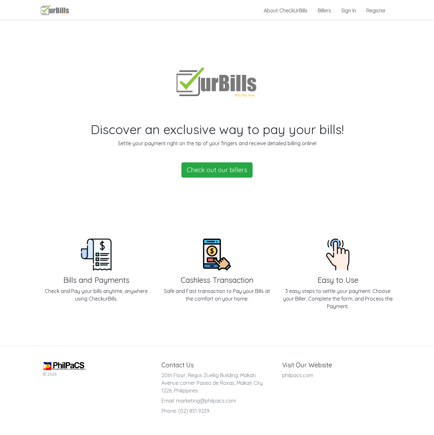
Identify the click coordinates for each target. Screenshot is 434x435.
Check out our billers (217, 170)
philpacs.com (297, 375)
